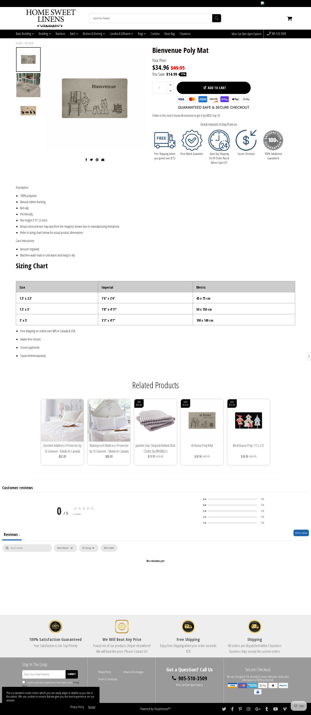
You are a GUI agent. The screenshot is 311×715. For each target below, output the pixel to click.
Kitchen (29, 43)
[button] (233, 499)
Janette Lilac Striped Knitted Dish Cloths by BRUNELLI (155, 448)
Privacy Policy (104, 672)
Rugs (141, 33)
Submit (71, 674)
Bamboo (60, 33)
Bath (73, 33)
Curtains (155, 33)
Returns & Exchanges (133, 672)
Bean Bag (169, 33)
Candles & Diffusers (120, 33)
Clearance (185, 33)
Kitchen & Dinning (93, 33)
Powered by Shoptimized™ (155, 709)
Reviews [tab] (12, 534)
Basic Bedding (24, 33)
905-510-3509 (278, 34)
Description (22, 187)
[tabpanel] (155, 575)
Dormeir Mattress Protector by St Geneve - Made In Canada (62, 448)
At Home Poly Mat (202, 445)
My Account (287, 3)
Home (19, 43)
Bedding (44, 33)
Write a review (301, 533)
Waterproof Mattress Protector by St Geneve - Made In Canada (109, 448)
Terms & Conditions (107, 679)
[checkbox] (108, 548)
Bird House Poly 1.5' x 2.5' (248, 445)
